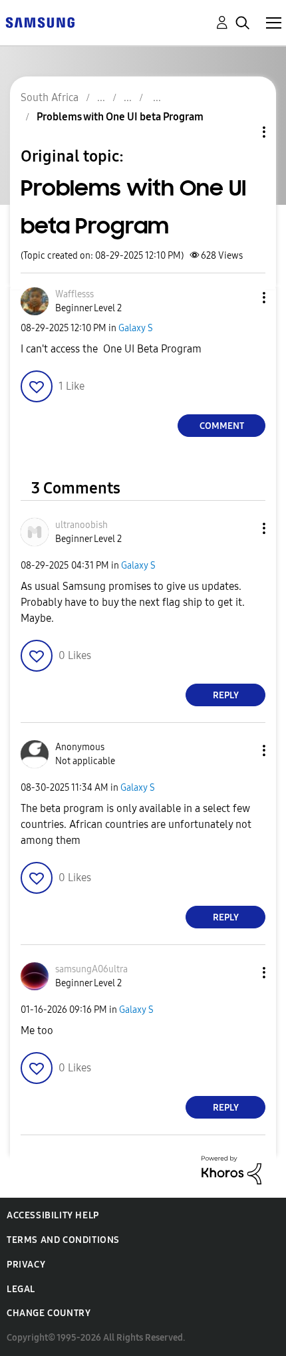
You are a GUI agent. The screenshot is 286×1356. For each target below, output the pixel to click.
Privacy (26, 1264)
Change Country (48, 1313)
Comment (222, 426)
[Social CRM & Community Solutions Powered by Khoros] (231, 1169)
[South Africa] (39, 21)
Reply (226, 695)
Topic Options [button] (241, 132)
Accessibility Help (53, 1215)
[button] (242, 297)
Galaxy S (135, 328)
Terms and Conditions (63, 1240)
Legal (21, 1289)
